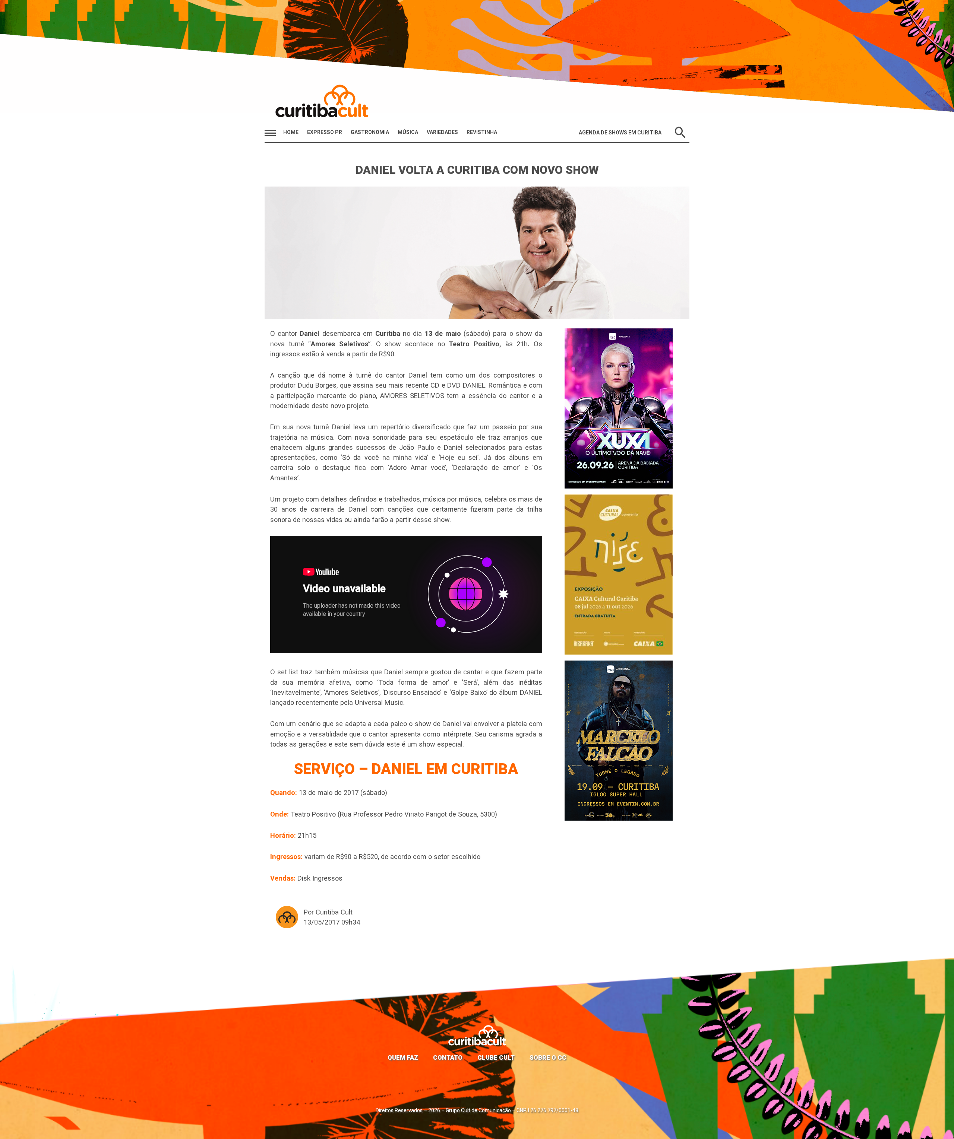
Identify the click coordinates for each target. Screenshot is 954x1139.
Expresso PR (324, 132)
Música (408, 132)
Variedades (442, 132)
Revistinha (482, 132)
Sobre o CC (548, 1057)
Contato (447, 1057)
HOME (290, 132)
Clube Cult (496, 1057)
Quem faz (403, 1057)
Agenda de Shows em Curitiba (620, 133)
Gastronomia (370, 132)
